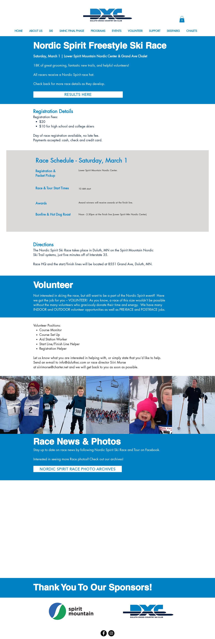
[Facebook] (104, 633)
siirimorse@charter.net (52, 367)
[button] (38, 31)
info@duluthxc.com (72, 362)
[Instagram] (111, 633)
